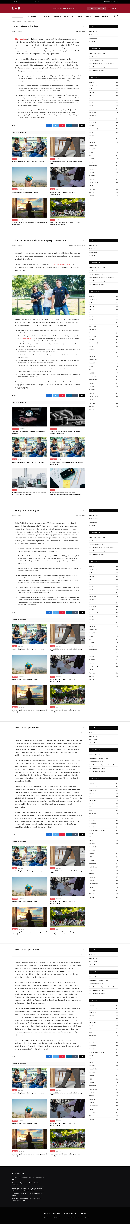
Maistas (46, 16)
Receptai (92, 149)
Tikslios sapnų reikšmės (96, 60)
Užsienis (82, 31)
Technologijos (93, 182)
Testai (91, 185)
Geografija (92, 112)
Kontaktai (112, 8)
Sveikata (57, 16)
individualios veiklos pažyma (62, 264)
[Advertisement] (62, 1186)
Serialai (91, 159)
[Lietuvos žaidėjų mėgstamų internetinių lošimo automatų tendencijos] (67, 417)
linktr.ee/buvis (93, 31)
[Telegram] (6, 48)
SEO (90, 155)
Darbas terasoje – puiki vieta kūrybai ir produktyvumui (62, 193)
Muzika (91, 135)
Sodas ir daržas (101, 16)
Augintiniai (77, 16)
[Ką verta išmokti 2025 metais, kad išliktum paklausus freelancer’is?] (67, 447)
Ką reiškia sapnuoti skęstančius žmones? (101, 63)
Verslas (91, 195)
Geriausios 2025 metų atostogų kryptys (25, 192)
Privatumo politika (96, 8)
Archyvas (47, 1213)
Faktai (91, 102)
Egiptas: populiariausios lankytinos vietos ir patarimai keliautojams (29, 224)
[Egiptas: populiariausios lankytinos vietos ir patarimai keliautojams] (29, 208)
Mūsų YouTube (17, 1)
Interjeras (92, 119)
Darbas (78, 31)
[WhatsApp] (6, 52)
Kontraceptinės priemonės (97, 129)
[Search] (114, 16)
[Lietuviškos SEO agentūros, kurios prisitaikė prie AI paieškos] (29, 417)
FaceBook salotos (40, 1)
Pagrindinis (18, 16)
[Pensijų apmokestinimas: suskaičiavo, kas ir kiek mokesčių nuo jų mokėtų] (67, 208)
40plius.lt (92, 41)
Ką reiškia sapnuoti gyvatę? (97, 67)
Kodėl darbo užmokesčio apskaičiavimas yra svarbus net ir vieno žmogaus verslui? (29, 494)
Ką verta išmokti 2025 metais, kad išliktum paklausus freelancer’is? (67, 463)
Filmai (66, 16)
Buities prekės (93, 89)
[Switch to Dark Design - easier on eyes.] (117, 16)
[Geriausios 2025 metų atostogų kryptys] (29, 177)
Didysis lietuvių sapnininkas (97, 53)
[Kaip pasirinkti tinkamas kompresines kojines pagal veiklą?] (67, 147)
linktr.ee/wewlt (93, 35)
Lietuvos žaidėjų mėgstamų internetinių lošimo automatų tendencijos (65, 433)
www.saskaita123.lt (28, 338)
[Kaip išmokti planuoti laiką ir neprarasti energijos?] (29, 147)
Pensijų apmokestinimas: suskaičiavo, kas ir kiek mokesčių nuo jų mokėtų (65, 224)
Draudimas (92, 99)
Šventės (91, 179)
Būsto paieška (20, 39)
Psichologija (93, 145)
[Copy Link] (6, 57)
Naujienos (92, 142)
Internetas (92, 122)
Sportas (91, 169)
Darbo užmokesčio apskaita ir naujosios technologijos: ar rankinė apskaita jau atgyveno (65, 494)
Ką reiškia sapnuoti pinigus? (97, 70)
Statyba (91, 172)
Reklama (92, 152)
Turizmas (88, 16)
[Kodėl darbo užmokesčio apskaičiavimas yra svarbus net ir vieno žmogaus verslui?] (29, 478)
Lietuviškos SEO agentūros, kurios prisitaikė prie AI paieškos (28, 433)
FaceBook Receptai (28, 1)
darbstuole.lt (93, 38)
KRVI (14, 31)
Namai (91, 139)
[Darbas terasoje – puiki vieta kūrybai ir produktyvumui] (67, 177)
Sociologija (92, 162)
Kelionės (91, 125)
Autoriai (56, 1213)
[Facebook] (6, 43)
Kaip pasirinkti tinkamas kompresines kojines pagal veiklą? (66, 163)
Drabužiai (92, 95)
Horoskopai (92, 115)
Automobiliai (33, 16)
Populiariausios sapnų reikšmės (98, 57)
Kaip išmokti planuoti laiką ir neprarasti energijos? (28, 162)
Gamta (91, 109)
